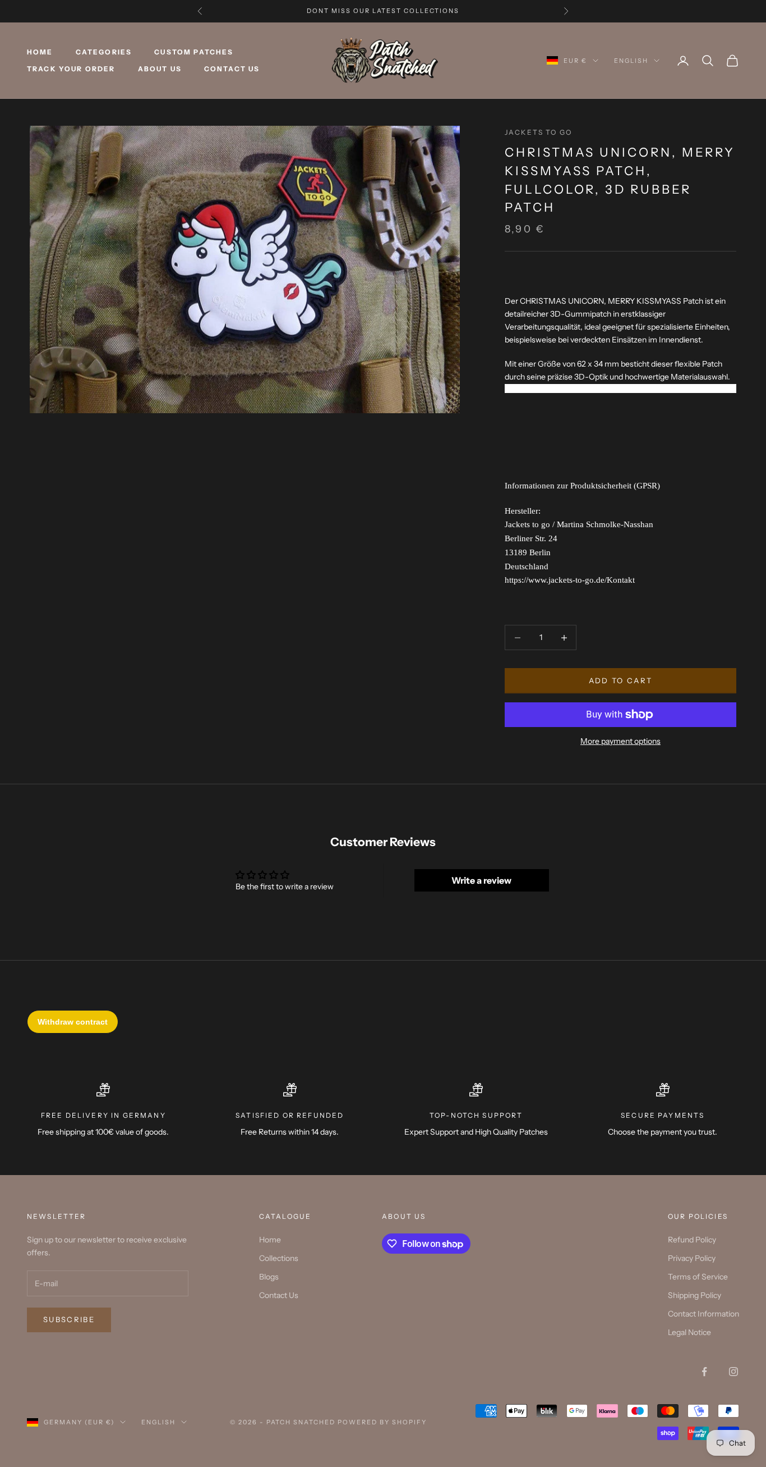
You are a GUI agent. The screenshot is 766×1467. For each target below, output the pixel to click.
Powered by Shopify (382, 1422)
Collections (278, 1258)
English (631, 61)
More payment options (620, 741)
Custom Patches (193, 52)
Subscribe (69, 1319)
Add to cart (621, 680)
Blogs (269, 1277)
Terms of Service (698, 1277)
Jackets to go (538, 132)
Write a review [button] (481, 880)
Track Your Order (71, 69)
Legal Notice (689, 1332)
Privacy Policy (692, 1258)
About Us (160, 69)
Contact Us (232, 69)
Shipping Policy (694, 1295)
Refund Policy (692, 1240)
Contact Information (703, 1314)
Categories (104, 52)
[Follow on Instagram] (733, 1371)
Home (40, 52)
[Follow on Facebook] (704, 1371)
